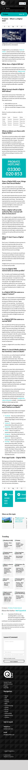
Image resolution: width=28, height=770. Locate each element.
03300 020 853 (14, 171)
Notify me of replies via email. (9, 658)
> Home (6, 696)
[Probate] (17, 540)
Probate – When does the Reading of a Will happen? (8, 544)
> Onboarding (8, 713)
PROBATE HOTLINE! (14, 163)
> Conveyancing (8, 705)
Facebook (7, 415)
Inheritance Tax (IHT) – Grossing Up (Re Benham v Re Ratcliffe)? (20, 570)
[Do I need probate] (8, 579)
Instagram (7, 434)
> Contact (6, 717)
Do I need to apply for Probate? (7, 584)
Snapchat (7, 427)
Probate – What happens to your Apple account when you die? (8, 599)
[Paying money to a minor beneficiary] (20, 592)
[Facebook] (4, 26)
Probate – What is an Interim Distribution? (7, 557)
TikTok (6, 430)
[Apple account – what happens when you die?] (8, 592)
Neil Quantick (20, 610)
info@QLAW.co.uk (9, 734)
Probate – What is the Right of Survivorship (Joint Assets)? (19, 584)
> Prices (6, 711)
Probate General (17, 608)
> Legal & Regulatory (9, 751)
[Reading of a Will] (8, 540)
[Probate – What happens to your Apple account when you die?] (20, 520)
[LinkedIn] (13, 26)
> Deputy (6, 700)
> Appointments (8, 715)
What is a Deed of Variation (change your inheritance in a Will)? (7, 571)
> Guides (6, 707)
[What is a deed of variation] (8, 564)
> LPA (5, 698)
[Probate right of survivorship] (20, 579)
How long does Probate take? (19, 557)
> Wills (5, 703)
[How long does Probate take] (20, 552)
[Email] (21, 26)
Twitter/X (7, 423)
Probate (10, 608)
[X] (9, 26)
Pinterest (7, 438)
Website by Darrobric (9, 756)
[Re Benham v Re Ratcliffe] (20, 564)
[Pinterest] (17, 26)
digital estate (21, 71)
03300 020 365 (8, 729)
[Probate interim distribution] (8, 552)
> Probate (6, 701)
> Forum (6, 709)
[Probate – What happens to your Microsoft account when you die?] (7, 520)
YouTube (7, 441)
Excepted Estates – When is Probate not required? (19, 544)
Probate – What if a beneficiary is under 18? (20, 597)
